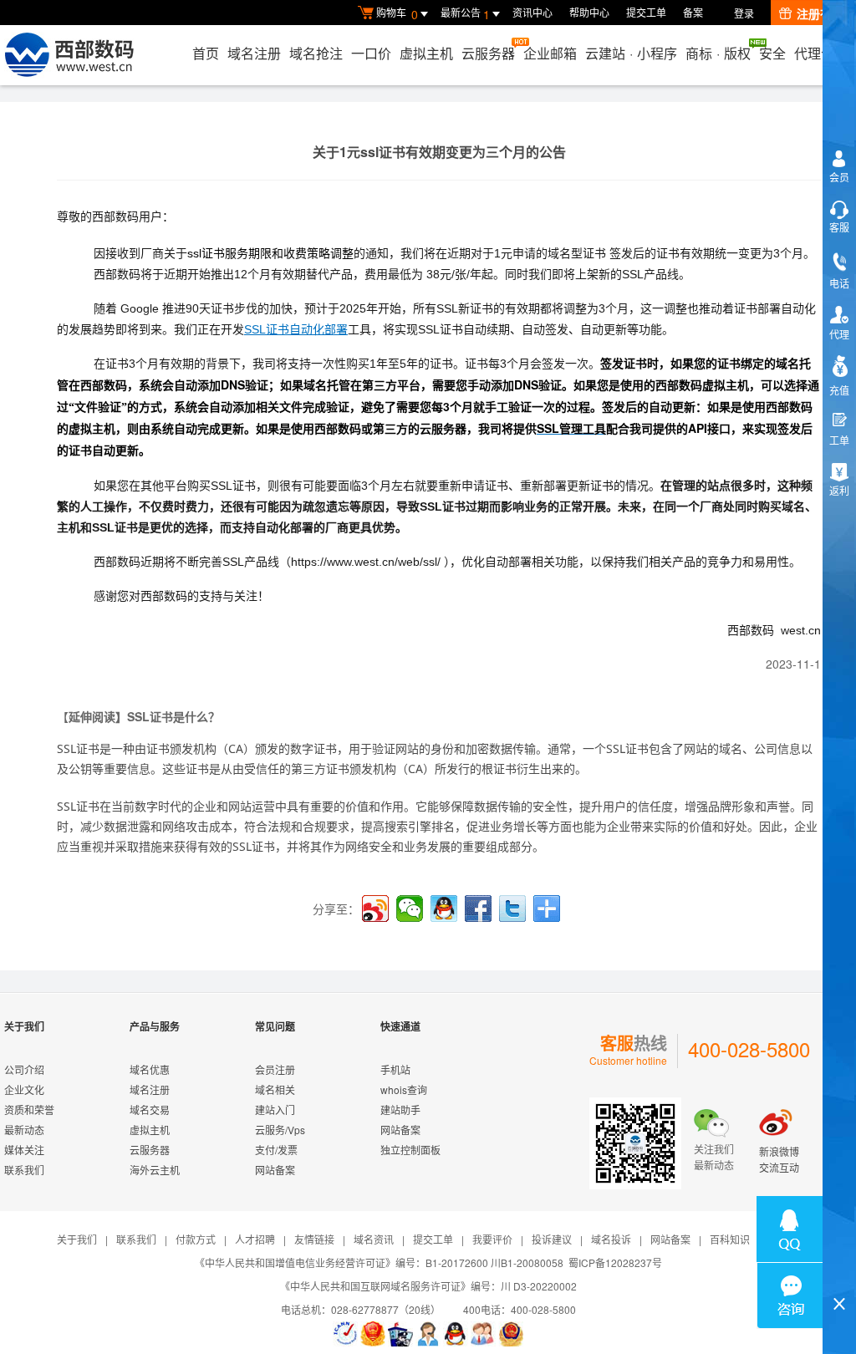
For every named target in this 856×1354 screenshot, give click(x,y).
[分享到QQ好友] (444, 908)
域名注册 (254, 53)
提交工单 (646, 12)
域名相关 (275, 1089)
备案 (693, 12)
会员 (839, 177)
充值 (839, 390)
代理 (839, 334)
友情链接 (314, 1239)
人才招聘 (255, 1239)
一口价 (371, 53)
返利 (839, 490)
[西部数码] (69, 55)
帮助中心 (589, 12)
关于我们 (77, 1239)
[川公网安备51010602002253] (510, 1333)
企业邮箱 (550, 53)
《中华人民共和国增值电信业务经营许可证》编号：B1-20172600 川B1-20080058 (379, 1262)
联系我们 (24, 1170)
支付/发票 (276, 1150)
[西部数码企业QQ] (455, 1333)
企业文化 (24, 1089)
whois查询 (403, 1089)
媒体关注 (24, 1150)
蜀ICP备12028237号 (615, 1262)
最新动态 (24, 1129)
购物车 (397, 14)
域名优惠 (150, 1069)
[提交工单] (483, 1333)
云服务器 (488, 53)
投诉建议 (552, 1239)
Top (839, 1275)
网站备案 (275, 1170)
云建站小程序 (631, 53)
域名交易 (150, 1109)
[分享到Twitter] (512, 908)
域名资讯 (374, 1239)
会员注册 (275, 1069)
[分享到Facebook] (478, 908)
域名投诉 (611, 1239)
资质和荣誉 (29, 1109)
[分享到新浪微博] (375, 908)
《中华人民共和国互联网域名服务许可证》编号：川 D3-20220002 (428, 1286)
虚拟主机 (426, 53)
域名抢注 (316, 53)
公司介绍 (24, 1069)
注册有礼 (820, 13)
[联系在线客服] (428, 1333)
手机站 (395, 1069)
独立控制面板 (410, 1150)
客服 (839, 227)
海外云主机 (155, 1170)
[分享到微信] (409, 908)
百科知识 (730, 1239)
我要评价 (492, 1239)
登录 (744, 13)
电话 (839, 283)
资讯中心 (532, 12)
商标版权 (718, 53)
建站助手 (400, 1109)
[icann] (345, 1333)
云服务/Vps (280, 1129)
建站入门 (275, 1109)
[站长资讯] (400, 1333)
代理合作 (821, 53)
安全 (772, 53)
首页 (205, 53)
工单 (839, 440)
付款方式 (196, 1239)
